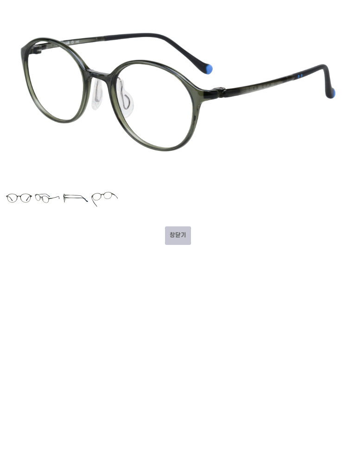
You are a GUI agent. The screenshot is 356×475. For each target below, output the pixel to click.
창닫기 (178, 235)
